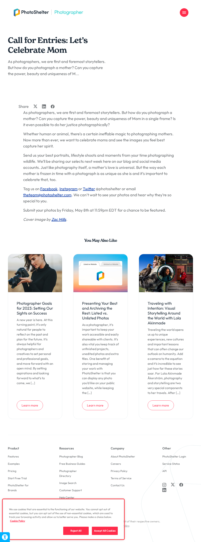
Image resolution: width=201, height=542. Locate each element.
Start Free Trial (17, 478)
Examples (14, 464)
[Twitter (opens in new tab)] (173, 484)
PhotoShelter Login (174, 456)
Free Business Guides (72, 464)
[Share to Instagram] (44, 106)
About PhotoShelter (123, 456)
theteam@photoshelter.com (47, 194)
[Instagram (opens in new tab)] (164, 485)
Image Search (68, 483)
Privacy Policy (119, 471)
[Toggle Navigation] (184, 12)
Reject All (75, 530)
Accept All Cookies (105, 530)
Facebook (49, 188)
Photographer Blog (71, 456)
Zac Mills (58, 219)
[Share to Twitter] (35, 106)
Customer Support (70, 490)
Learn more (32, 405)
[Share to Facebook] (53, 106)
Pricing (12, 471)
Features (13, 456)
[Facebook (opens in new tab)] (181, 485)
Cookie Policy (17, 520)
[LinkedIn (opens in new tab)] (164, 490)
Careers (116, 464)
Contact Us (117, 485)
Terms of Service (121, 478)
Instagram (68, 188)
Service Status (171, 464)
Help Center (66, 497)
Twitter (89, 188)
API (164, 471)
